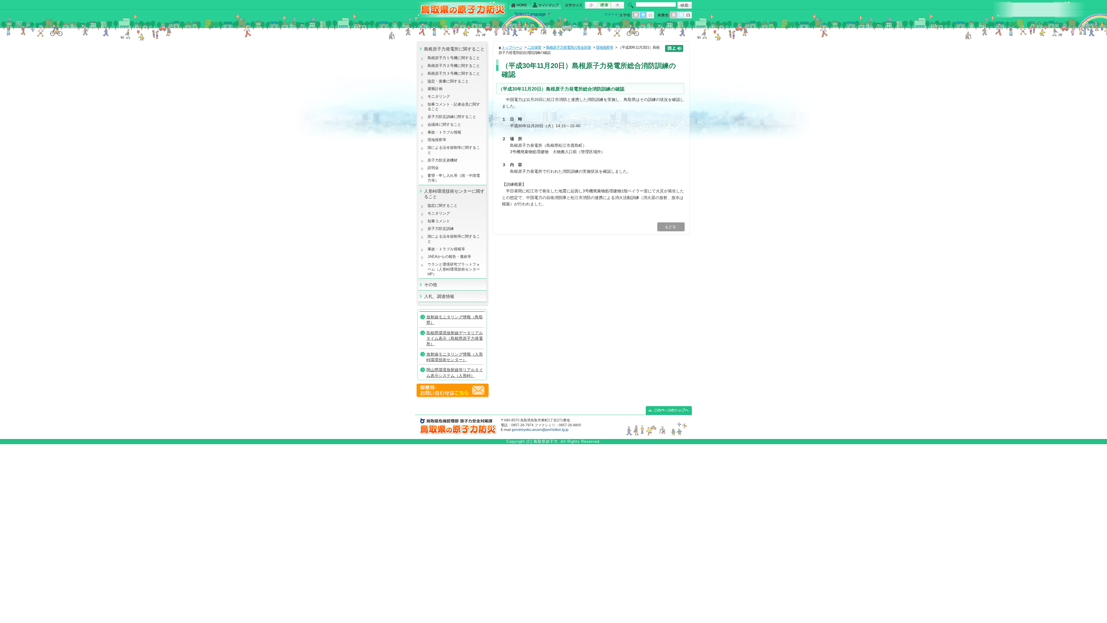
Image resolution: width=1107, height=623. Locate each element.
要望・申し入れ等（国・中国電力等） (454, 178)
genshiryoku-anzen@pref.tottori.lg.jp (540, 430)
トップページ (512, 47)
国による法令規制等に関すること (454, 150)
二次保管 (534, 47)
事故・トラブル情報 (446, 132)
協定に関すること (443, 205)
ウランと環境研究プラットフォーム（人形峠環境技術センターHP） (454, 269)
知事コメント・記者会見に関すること (454, 106)
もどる (671, 227)
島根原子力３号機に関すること (454, 73)
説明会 (433, 168)
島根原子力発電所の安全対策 (568, 47)
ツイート (611, 14)
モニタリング (439, 96)
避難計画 (435, 89)
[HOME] (519, 5)
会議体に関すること (444, 124)
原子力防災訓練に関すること (452, 117)
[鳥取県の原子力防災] (461, 16)
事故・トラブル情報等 (447, 249)
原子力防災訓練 (441, 228)
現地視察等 (437, 140)
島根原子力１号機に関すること (454, 58)
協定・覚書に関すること (448, 81)
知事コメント (439, 221)
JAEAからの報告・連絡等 (449, 256)
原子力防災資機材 (443, 160)
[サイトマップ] (546, 5)
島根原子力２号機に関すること (454, 65)
